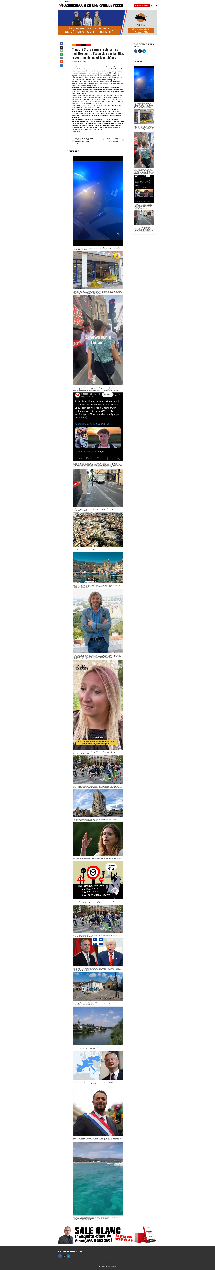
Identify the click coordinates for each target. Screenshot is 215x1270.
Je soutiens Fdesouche (141, 5)
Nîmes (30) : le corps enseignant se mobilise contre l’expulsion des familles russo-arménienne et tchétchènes (98, 53)
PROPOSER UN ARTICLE (65, 1)
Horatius (74, 61)
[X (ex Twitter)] (140, 51)
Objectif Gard (76, 131)
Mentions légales (112, 1266)
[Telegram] (144, 51)
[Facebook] (135, 51)
